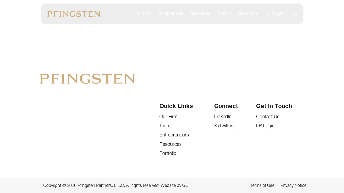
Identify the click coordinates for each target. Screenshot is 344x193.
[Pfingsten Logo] (73, 14)
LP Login (275, 14)
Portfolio (224, 14)
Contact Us (268, 117)
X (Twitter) (224, 126)
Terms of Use (262, 186)
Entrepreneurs (170, 14)
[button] (295, 14)
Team (164, 126)
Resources (200, 14)
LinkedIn (223, 117)
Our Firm (143, 14)
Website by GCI (175, 186)
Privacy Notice (293, 186)
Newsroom (248, 14)
